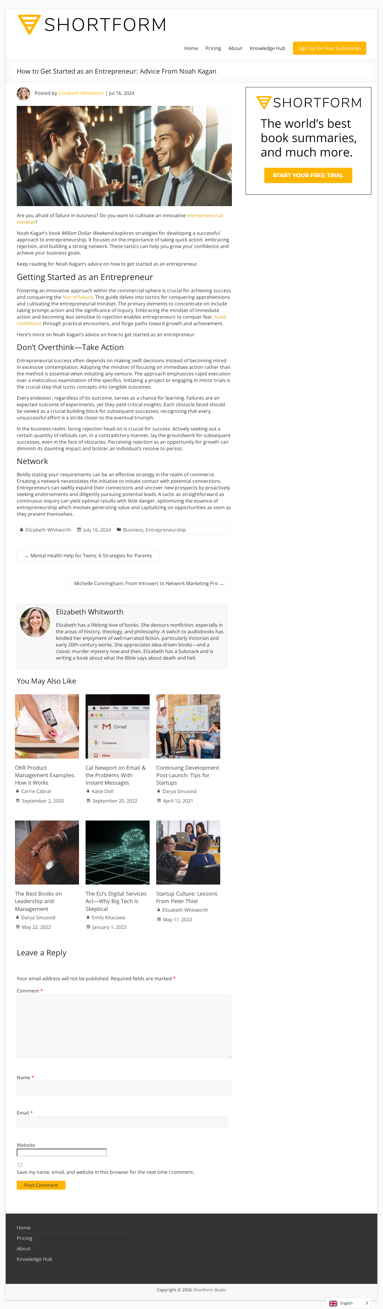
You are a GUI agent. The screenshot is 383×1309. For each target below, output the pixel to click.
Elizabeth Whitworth (81, 93)
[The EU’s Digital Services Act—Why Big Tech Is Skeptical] (118, 823)
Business (133, 529)
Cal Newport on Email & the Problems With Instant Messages (116, 775)
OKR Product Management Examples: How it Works (45, 775)
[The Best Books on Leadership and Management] (47, 823)
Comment (30, 990)
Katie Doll (102, 791)
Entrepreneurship (166, 529)
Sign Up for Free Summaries (329, 48)
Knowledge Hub (267, 48)
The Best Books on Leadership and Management (38, 901)
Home (191, 48)
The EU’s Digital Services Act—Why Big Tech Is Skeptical (116, 901)
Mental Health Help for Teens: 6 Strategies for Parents (88, 555)
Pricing (213, 48)
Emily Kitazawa (108, 917)
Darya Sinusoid (179, 791)
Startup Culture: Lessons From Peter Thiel (187, 897)
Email (25, 1112)
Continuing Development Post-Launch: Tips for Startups (187, 775)
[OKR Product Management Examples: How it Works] (47, 697)
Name (25, 1077)
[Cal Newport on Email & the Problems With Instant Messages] (118, 697)
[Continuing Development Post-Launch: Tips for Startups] (188, 697)
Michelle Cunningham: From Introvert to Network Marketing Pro (149, 583)
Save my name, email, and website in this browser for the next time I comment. (105, 1172)
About (235, 48)
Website (26, 1145)
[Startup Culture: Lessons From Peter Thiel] (188, 823)
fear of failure (78, 297)
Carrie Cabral (36, 791)
